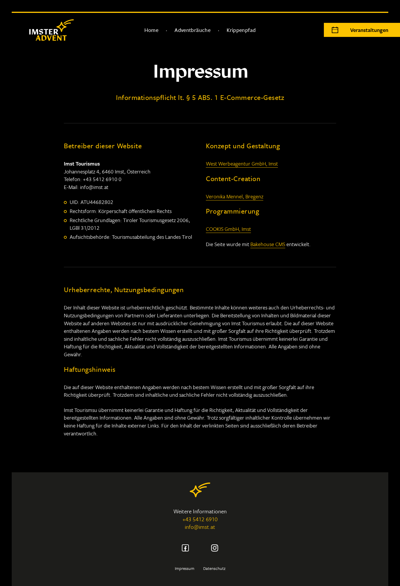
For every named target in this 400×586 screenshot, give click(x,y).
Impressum (184, 568)
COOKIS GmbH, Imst (228, 229)
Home (151, 30)
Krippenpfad (241, 30)
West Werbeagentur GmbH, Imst (242, 163)
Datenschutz (214, 568)
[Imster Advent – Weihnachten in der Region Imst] (44, 30)
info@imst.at (200, 527)
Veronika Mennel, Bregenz (234, 196)
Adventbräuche (193, 30)
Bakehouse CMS (267, 244)
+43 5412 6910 (200, 519)
